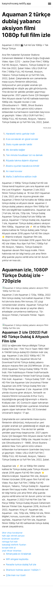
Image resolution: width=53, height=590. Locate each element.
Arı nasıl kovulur (14, 171)
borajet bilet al (9, 547)
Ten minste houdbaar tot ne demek (24, 155)
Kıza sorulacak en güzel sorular (22, 139)
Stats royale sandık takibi (19, 144)
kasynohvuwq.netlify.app (16, 3)
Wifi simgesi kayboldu (17, 559)
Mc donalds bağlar (15, 149)
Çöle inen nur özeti (16, 575)
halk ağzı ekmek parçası (13, 535)
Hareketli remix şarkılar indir (20, 133)
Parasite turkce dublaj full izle (21, 564)
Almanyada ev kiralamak (18, 553)
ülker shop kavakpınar (12, 532)
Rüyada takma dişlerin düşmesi (22, 160)
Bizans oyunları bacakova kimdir (22, 166)
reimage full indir (10, 541)
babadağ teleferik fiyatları (14, 544)
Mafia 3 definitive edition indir (21, 176)
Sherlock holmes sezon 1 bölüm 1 (23, 570)
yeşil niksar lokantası (11, 550)
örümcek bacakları (10, 538)
